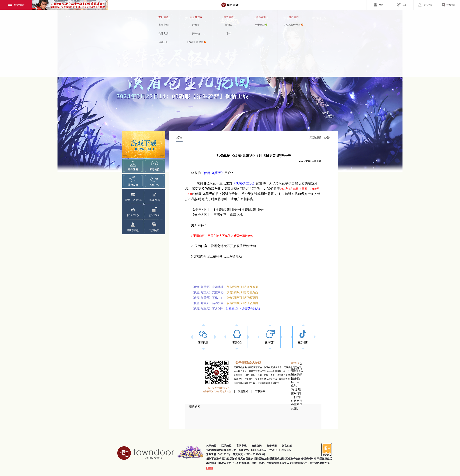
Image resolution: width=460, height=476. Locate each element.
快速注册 (133, 165)
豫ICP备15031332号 (218, 454)
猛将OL (163, 42)
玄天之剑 (163, 25)
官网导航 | (242, 445)
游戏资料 (154, 200)
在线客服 (133, 230)
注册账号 (243, 391)
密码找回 (154, 215)
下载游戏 (143, 144)
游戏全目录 (19, 5)
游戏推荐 (451, 5)
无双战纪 (315, 137)
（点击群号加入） (250, 308)
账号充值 (154, 165)
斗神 (228, 33)
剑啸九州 (163, 33)
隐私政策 (287, 445)
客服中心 (154, 181)
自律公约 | (258, 445)
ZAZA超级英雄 (292, 25)
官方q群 (155, 230)
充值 (404, 5)
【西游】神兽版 (195, 42)
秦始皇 (228, 25)
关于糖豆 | (212, 445)
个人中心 (428, 5)
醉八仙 (196, 33)
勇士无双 (260, 25)
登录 (381, 5)
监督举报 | (273, 445)
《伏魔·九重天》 (212, 173)
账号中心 (133, 215)
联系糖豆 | (227, 445)
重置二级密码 (133, 200)
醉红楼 (196, 25)
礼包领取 (133, 181)
